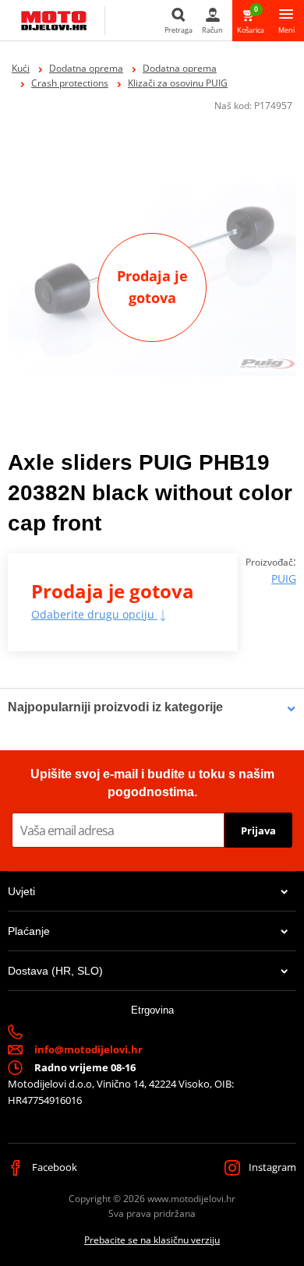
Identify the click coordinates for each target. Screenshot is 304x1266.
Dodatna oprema (86, 68)
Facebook (53, 1167)
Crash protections (69, 83)
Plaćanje (29, 931)
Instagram (271, 1167)
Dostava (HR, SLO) (55, 970)
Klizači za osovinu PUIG (178, 83)
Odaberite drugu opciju (94, 614)
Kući (21, 68)
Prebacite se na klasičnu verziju (152, 1240)
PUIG (283, 578)
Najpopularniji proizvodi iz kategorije (115, 707)
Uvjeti (21, 891)
